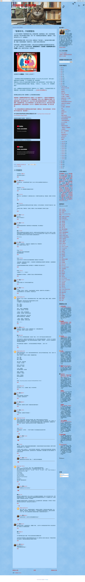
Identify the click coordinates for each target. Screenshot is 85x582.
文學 (66, 175)
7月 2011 (63, 148)
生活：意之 (61, 257)
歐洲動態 (62, 321)
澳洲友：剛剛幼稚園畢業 (63, 232)
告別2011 (63, 89)
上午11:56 (21, 194)
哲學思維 (64, 192)
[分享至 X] (33, 164)
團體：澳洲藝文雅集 (63, 218)
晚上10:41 (23, 351)
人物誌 (63, 193)
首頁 (35, 570)
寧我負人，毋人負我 (64, 366)
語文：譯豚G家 (62, 286)
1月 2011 (63, 158)
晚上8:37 (22, 523)
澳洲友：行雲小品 (62, 240)
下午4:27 (22, 279)
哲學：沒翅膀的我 (62, 210)
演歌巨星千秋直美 (64, 125)
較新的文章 (15, 570)
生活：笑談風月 (62, 260)
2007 (62, 166)
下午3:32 (22, 242)
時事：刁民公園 (62, 222)
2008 (62, 164)
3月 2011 (63, 155)
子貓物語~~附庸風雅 (24, 5)
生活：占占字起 (62, 252)
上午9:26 (22, 187)
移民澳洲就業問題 (64, 118)
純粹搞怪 (70, 192)
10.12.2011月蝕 (64, 122)
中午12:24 (21, 203)
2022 (62, 67)
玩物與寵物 (62, 186)
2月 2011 (63, 157)
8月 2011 (63, 146)
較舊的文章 (54, 570)
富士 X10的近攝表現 (65, 130)
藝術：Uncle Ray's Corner (64, 267)
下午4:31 (22, 287)
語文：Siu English (62, 281)
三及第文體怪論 (68, 199)
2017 (62, 74)
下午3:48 (20, 250)
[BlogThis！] (32, 164)
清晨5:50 (23, 173)
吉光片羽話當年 (65, 176)
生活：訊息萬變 (62, 262)
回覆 (18, 183)
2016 (62, 76)
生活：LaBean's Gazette (63, 246)
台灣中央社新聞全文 (41, 90)
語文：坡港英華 (62, 282)
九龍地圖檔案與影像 (64, 337)
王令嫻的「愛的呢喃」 (65, 94)
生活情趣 (66, 184)
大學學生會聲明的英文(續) (66, 117)
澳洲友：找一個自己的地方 (64, 237)
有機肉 (62, 139)
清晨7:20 (22, 544)
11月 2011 (63, 141)
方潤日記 (62, 336)
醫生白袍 (63, 137)
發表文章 (62, 474)
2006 (62, 167)
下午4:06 (21, 258)
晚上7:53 (22, 296)
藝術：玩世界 (61, 275)
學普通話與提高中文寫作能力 (66, 101)
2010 (62, 161)
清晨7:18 (25, 515)
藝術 (63, 198)
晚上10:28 (21, 335)
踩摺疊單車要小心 (64, 134)
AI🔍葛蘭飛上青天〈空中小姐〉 (66, 307)
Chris (18, 180)
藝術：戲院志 (61, 270)
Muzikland (63, 373)
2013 (62, 81)
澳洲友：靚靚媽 (62, 241)
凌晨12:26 (21, 531)
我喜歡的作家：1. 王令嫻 (65, 98)
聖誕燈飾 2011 (64, 111)
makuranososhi (64, 444)
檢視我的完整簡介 (62, 47)
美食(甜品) (65, 200)
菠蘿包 (62, 113)
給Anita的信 (63, 391)
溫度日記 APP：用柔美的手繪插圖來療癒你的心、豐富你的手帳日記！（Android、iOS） (66, 375)
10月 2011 (63, 143)
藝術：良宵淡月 (62, 276)
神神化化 (61, 191)
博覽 (62, 197)
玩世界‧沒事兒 (63, 306)
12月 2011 (63, 86)
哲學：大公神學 (62, 209)
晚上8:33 (25, 486)
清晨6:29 (22, 180)
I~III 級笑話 (69, 193)
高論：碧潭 (61, 300)
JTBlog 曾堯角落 (64, 420)
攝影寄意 (67, 187)
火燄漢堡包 (63, 129)
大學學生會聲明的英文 (65, 120)
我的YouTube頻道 (62, 56)
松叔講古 (62, 199)
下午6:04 (25, 457)
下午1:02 (22, 214)
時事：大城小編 (62, 224)
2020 (62, 69)
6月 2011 (63, 150)
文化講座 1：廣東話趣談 (65, 106)
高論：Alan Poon (62, 287)
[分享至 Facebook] (34, 164)
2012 (62, 83)
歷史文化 (62, 181)
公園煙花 (63, 110)
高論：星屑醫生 (62, 295)
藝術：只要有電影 (62, 268)
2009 (62, 162)
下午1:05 (22, 222)
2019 (62, 71)
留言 (62, 476)
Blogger (46, 579)
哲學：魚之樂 (61, 212)
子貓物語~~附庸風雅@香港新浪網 (65, 54)
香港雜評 (62, 404)
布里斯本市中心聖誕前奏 (65, 103)
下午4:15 (20, 428)
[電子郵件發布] (28, 164)
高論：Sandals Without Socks (64, 289)
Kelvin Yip (19, 296)
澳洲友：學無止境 (62, 233)
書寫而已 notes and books (66, 365)
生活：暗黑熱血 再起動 (63, 259)
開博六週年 (63, 93)
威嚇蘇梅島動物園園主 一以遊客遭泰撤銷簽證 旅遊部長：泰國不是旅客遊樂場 (66, 323)
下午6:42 (22, 466)
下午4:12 (21, 270)
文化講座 (67, 197)
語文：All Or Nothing (63, 278)
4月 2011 (63, 153)
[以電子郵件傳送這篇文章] (30, 164)
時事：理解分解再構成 (63, 229)
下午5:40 (20, 444)
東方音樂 (19, 166)
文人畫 (62, 445)
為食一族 (66, 180)
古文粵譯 (70, 196)
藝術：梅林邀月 (62, 273)
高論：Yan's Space (62, 290)
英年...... (62, 108)
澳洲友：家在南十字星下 (63, 235)
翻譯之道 (63, 194)
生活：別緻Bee (62, 251)
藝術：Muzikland (62, 265)
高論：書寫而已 (62, 297)
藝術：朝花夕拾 (62, 271)
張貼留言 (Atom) (18, 572)
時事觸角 (62, 173)
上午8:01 (22, 410)
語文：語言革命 (62, 284)
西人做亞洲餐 (63, 99)
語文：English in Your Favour (64, 279)
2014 (62, 79)
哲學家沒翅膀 (63, 434)
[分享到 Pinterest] (35, 164)
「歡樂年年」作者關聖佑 (65, 127)
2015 (62, 78)
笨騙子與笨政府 (64, 115)
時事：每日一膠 (62, 227)
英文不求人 (63, 105)
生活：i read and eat (63, 248)
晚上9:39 (26, 507)
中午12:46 (23, 418)
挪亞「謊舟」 (63, 132)
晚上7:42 (20, 494)
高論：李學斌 (61, 298)
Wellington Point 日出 (65, 87)
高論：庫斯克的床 (62, 292)
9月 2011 (63, 145)
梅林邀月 (62, 390)
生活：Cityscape (62, 244)
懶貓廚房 (70, 198)
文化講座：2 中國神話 (65, 96)
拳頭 (61, 435)
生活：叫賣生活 (62, 254)
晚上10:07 (22, 327)
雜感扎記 (69, 183)
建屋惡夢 (63, 91)
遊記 (66, 198)
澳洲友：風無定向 (62, 243)
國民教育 (67, 188)
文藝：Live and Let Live (63, 219)
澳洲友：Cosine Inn (62, 230)
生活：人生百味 (62, 249)
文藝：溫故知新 (62, 221)
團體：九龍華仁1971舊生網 (64, 216)
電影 (71, 178)
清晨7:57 (22, 392)
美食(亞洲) (61, 200)
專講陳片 (63, 196)
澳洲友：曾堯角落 (62, 238)
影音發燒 (70, 194)
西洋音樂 (67, 191)
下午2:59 (20, 230)
